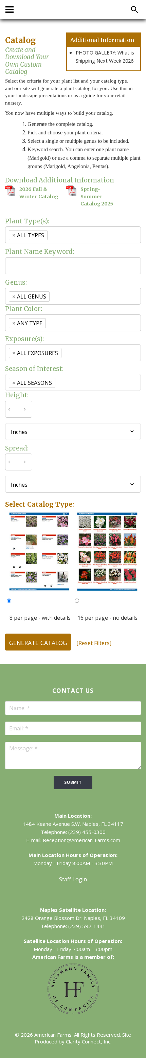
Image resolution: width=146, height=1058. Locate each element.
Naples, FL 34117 (102, 823)
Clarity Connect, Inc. (88, 1041)
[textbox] (61, 235)
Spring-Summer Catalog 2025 (96, 196)
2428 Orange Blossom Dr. (52, 917)
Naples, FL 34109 (104, 917)
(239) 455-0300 (87, 832)
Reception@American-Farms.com (81, 840)
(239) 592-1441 (87, 926)
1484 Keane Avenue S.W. (52, 823)
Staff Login (73, 879)
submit (72, 782)
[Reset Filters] (93, 643)
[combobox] (73, 234)
